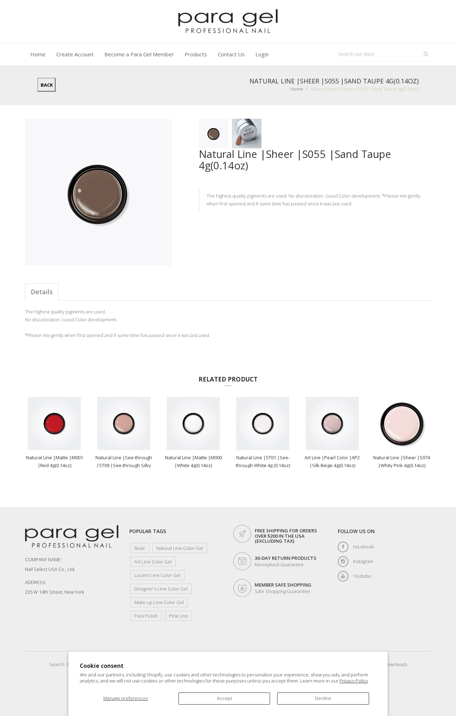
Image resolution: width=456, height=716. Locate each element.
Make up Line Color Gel (159, 602)
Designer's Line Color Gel (161, 588)
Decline (323, 698)
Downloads (395, 664)
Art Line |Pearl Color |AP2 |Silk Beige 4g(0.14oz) (332, 461)
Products (196, 54)
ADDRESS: (35, 582)
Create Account (75, 54)
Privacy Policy (354, 680)
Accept (224, 698)
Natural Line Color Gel (179, 548)
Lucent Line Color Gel (157, 575)
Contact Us (231, 54)
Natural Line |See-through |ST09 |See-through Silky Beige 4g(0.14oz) (123, 461)
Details (42, 291)
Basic (139, 548)
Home (38, 54)
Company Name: (43, 559)
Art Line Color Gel (153, 561)
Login (262, 54)
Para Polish (146, 616)
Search (56, 664)
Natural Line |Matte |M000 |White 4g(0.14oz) (193, 461)
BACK (47, 85)
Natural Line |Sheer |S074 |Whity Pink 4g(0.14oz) (401, 461)
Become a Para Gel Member (139, 54)
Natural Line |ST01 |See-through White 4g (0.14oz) (263, 461)
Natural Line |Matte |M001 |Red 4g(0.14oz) (54, 461)
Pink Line (178, 616)
